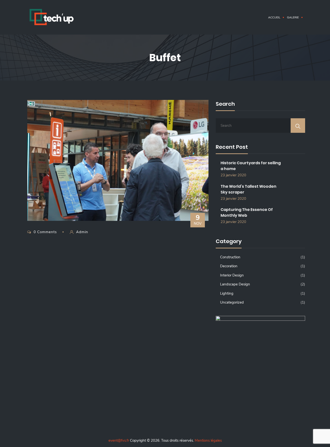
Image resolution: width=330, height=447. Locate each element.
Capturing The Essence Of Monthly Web (247, 212)
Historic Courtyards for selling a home (251, 165)
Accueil (274, 17)
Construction (230, 257)
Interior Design (232, 275)
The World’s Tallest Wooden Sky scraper (248, 189)
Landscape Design (235, 284)
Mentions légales (208, 440)
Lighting (226, 293)
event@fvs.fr (118, 440)
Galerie (293, 17)
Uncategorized (232, 302)
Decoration (228, 266)
